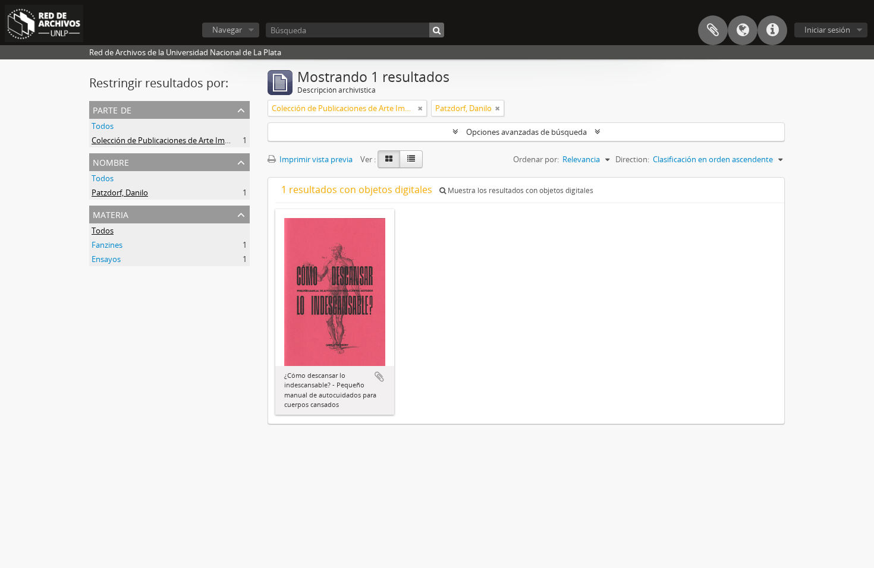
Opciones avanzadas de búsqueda (526, 132)
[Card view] (389, 159)
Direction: (632, 159)
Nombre (111, 161)
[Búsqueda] (436, 30)
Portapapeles (713, 30)
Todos (103, 126)
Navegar (227, 29)
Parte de (112, 109)
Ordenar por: (536, 159)
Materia (110, 214)
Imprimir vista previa (315, 159)
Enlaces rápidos (772, 30)
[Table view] (411, 159)
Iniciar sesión (827, 29)
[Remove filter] (420, 108)
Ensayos (106, 259)
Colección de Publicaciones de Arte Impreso (168, 140)
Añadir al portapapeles (379, 377)
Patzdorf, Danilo (120, 192)
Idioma (742, 30)
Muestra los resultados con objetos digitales (519, 190)
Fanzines (107, 244)
